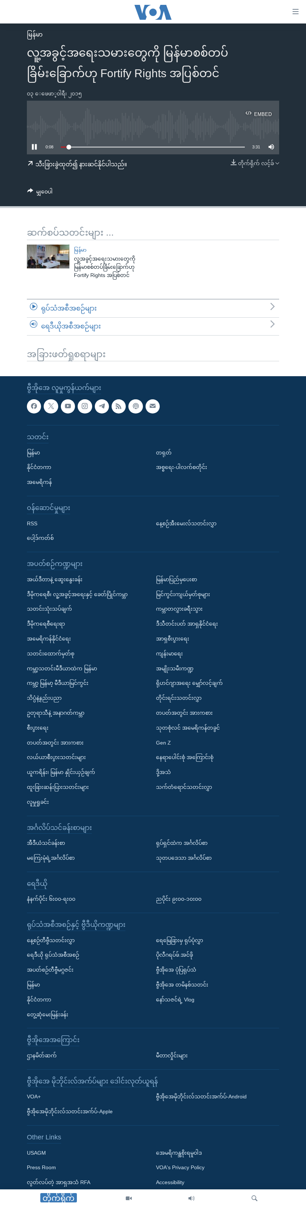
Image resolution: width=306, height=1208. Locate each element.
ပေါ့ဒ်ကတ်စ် (40, 538)
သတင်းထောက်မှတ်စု (50, 654)
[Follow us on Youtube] (68, 406)
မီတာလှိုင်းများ (172, 1055)
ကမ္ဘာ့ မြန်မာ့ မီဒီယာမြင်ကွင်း (57, 683)
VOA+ (34, 1097)
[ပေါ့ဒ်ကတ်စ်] (135, 406)
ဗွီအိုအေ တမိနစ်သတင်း (182, 985)
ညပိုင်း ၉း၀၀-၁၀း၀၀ (179, 899)
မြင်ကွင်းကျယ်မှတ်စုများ (183, 594)
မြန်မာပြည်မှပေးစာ (176, 579)
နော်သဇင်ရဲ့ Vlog (175, 1000)
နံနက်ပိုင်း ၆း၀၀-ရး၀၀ (51, 899)
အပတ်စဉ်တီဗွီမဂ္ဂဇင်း (50, 970)
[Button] (40, 193)
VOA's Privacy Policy (180, 1168)
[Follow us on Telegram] (102, 406)
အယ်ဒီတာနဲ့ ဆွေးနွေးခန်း (54, 579)
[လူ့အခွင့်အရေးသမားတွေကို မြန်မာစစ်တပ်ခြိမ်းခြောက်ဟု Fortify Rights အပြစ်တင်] (48, 256)
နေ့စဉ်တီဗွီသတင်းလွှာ (51, 940)
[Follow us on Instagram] (85, 406)
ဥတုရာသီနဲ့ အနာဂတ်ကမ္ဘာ (55, 713)
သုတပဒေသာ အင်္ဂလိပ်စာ (184, 858)
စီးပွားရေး (38, 728)
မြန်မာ (35, 34)
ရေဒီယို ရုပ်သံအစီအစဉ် (53, 955)
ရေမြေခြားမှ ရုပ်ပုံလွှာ (179, 940)
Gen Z (163, 743)
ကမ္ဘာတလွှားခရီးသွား (179, 609)
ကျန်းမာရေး (169, 654)
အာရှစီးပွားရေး (172, 639)
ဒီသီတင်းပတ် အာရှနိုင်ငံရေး (187, 624)
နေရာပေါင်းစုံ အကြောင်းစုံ (184, 758)
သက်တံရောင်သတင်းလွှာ (184, 787)
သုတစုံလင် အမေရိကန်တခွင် (188, 728)
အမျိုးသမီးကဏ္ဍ (175, 668)
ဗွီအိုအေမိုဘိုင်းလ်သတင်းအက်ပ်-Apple (70, 1112)
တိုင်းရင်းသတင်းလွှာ (179, 698)
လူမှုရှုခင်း (38, 802)
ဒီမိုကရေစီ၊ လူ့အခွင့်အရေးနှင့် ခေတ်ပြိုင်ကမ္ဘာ (77, 594)
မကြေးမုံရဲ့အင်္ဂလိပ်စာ (51, 858)
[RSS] (119, 406)
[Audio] (191, 1198)
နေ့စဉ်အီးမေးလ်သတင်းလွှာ (186, 523)
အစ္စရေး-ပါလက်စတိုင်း (181, 468)
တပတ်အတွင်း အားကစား (55, 743)
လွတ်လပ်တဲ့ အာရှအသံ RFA (58, 1183)
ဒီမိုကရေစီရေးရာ (46, 624)
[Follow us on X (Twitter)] (51, 406)
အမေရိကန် (39, 482)
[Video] (129, 1198)
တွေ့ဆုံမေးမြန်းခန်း (47, 1014)
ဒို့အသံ (163, 772)
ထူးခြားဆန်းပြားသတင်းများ (58, 787)
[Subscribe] (153, 406)
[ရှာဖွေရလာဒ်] (254, 1198)
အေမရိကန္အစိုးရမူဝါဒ (179, 1153)
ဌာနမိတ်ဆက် (42, 1055)
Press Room (41, 1168)
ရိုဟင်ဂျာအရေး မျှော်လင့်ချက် (189, 683)
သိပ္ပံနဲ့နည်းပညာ (44, 698)
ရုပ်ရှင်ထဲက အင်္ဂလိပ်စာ (181, 843)
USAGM (36, 1153)
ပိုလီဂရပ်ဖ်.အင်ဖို (174, 955)
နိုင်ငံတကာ (39, 468)
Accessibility (170, 1183)
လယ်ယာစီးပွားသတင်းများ (56, 758)
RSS (32, 523)
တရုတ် (164, 453)
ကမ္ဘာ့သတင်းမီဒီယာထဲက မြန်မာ (62, 668)
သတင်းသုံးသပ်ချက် (49, 609)
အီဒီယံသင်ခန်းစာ (46, 843)
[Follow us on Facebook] (34, 406)
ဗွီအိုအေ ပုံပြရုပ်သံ (176, 970)
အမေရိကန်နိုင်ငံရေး (49, 639)
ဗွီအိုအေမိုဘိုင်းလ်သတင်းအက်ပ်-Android (201, 1097)
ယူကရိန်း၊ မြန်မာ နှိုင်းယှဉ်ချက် (61, 772)
